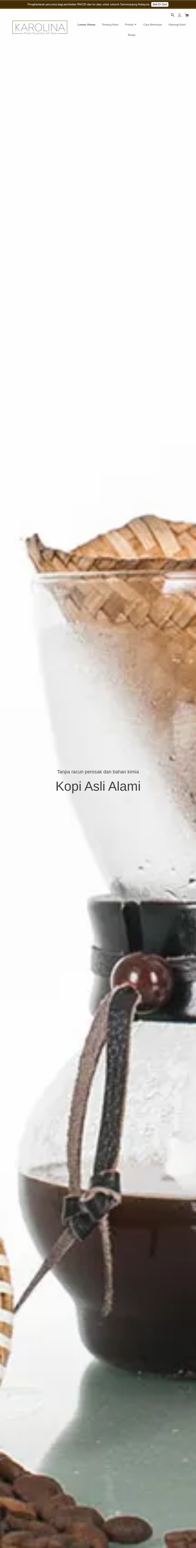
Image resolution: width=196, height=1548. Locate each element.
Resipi (131, 34)
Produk (129, 24)
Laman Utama (86, 24)
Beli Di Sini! (160, 4)
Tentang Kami (110, 24)
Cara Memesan (152, 24)
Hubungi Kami (177, 24)
